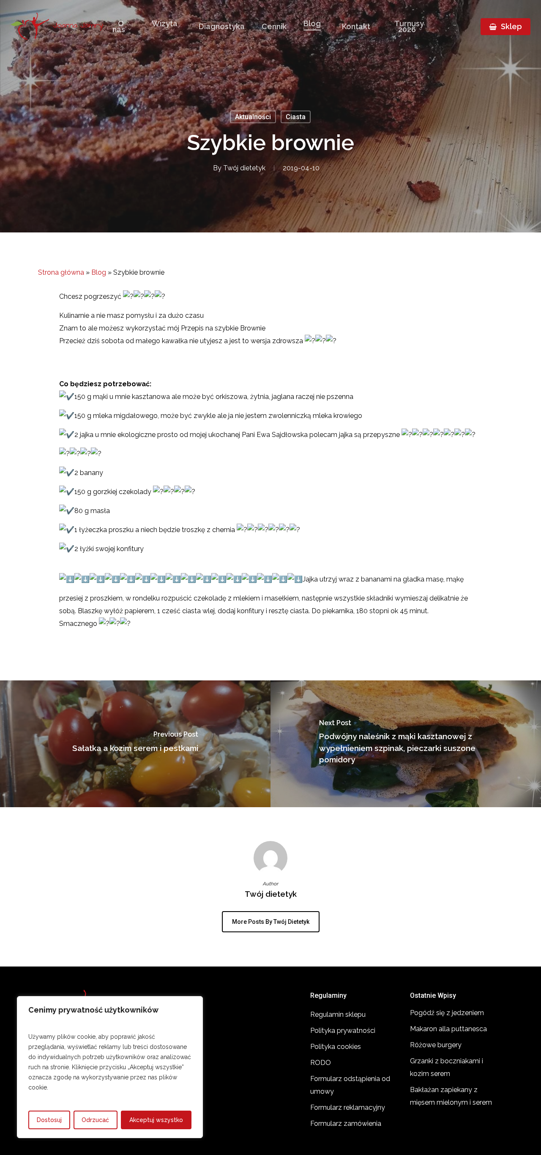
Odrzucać (95, 1120)
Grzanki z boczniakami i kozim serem (446, 1067)
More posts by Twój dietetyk (270, 921)
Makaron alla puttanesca (448, 1029)
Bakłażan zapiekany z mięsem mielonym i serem (451, 1096)
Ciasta (296, 117)
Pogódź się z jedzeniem (447, 1013)
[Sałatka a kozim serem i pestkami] (135, 743)
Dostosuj (49, 1120)
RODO (320, 1063)
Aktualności (253, 117)
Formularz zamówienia (345, 1124)
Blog (98, 272)
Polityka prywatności (342, 1031)
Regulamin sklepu (338, 1014)
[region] (110, 1067)
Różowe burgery (436, 1045)
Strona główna (61, 272)
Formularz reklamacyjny (347, 1107)
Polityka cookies (335, 1047)
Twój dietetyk (244, 168)
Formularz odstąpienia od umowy (350, 1085)
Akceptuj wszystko (156, 1120)
